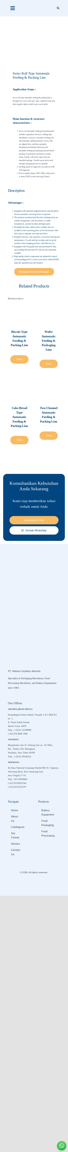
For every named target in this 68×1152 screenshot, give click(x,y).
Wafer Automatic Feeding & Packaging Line (49, 340)
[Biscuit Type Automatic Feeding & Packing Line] (19, 315)
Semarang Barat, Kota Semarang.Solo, (25, 772)
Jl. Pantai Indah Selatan (19, 722)
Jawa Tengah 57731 (17, 775)
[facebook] (29, 881)
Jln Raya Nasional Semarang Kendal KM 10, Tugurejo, (33, 768)
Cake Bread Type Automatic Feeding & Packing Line (19, 417)
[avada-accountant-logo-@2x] (34, 6)
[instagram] (34, 881)
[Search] (58, 8)
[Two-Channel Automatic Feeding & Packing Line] (48, 391)
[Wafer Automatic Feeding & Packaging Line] (48, 315)
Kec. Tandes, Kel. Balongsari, (21, 749)
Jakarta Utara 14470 (17, 726)
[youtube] (39, 881)
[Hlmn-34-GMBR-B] (34, 37)
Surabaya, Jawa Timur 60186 (21, 752)
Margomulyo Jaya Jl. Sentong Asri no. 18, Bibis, (30, 745)
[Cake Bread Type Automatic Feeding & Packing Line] (19, 391)
